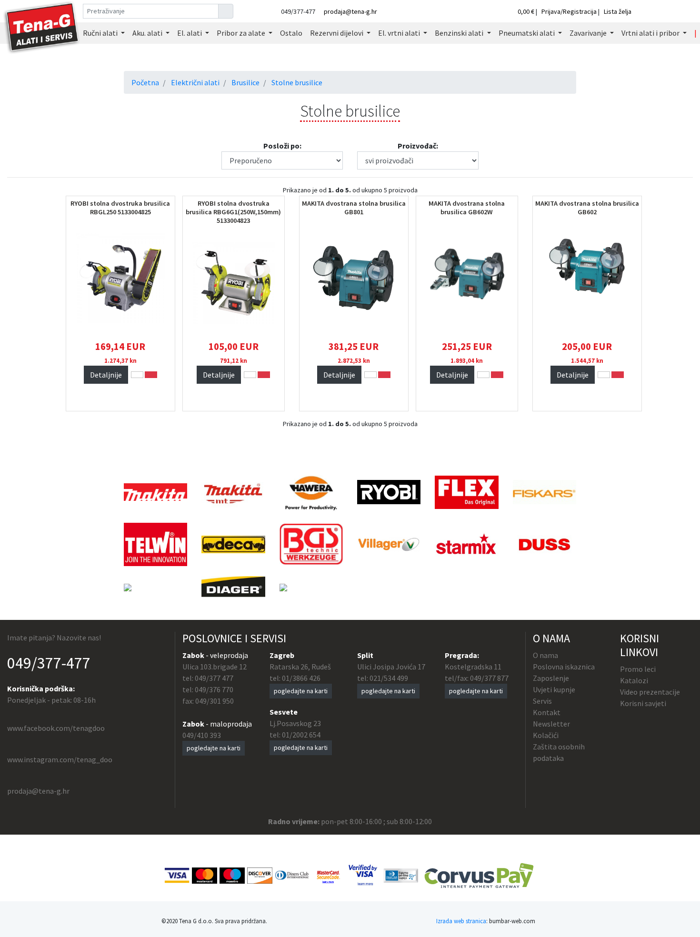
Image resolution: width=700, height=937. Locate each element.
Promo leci (638, 669)
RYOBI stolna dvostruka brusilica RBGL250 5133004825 (120, 207)
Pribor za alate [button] (242, 33)
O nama (545, 655)
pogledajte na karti (213, 748)
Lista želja (617, 11)
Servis (542, 701)
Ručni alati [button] (101, 33)
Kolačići (546, 735)
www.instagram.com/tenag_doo (59, 759)
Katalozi (634, 680)
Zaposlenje (551, 678)
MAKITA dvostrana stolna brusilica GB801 (354, 207)
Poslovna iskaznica (564, 666)
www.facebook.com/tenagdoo (56, 728)
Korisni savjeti (643, 703)
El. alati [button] (190, 33)
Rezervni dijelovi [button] (337, 33)
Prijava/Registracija (569, 11)
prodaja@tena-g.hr (350, 11)
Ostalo (291, 33)
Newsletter (551, 723)
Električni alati (195, 82)
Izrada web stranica (461, 921)
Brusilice (245, 82)
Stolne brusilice (296, 82)
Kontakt (546, 712)
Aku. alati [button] (148, 33)
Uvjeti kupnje (554, 689)
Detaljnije (106, 374)
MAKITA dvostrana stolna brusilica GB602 (587, 207)
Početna (145, 82)
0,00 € (527, 11)
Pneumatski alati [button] (527, 33)
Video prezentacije (650, 692)
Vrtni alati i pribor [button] (651, 33)
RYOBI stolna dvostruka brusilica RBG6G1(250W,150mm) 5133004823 (233, 212)
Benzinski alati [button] (460, 33)
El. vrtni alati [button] (399, 33)
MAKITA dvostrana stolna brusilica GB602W (467, 207)
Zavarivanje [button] (589, 33)
